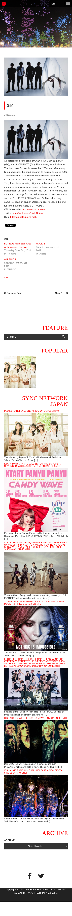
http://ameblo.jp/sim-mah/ (23, 217)
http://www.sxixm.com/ (33, 209)
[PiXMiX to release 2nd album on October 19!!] (36, 434)
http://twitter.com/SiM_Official (28, 213)
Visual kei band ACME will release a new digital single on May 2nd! (33, 771)
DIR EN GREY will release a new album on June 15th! (35, 718)
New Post (60, 293)
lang (53, 4)
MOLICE (40, 243)
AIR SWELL (10, 259)
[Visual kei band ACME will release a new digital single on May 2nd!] (36, 796)
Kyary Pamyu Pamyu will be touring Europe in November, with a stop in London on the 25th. (32, 465)
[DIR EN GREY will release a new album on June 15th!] (36, 741)
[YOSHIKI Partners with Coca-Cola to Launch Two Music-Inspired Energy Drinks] (36, 628)
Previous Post (14, 293)
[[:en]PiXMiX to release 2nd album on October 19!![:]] (20, 372)
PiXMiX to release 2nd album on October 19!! (31, 411)
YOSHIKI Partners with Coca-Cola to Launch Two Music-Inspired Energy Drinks (34, 602)
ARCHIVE (9, 840)
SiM (6, 277)
